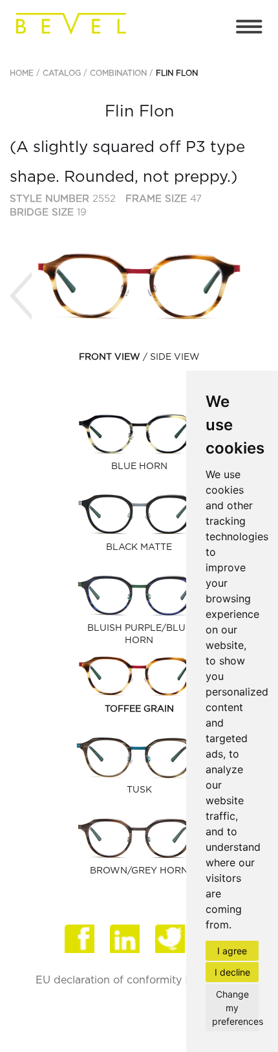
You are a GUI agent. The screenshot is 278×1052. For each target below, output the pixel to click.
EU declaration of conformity (109, 980)
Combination (118, 73)
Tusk (139, 789)
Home (22, 73)
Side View (175, 357)
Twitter (171, 941)
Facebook (81, 941)
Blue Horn (139, 466)
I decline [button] (232, 972)
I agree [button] (232, 950)
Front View (109, 357)
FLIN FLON (177, 73)
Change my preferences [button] (235, 1008)
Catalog (62, 73)
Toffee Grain (139, 709)
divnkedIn (126, 941)
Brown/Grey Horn (139, 870)
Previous (21, 296)
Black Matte (139, 547)
